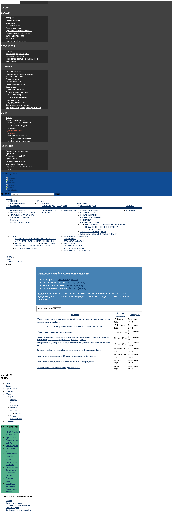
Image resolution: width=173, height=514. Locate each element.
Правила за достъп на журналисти (22, 59)
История (10, 17)
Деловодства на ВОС (15, 156)
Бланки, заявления (14, 76)
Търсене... (5, 194)
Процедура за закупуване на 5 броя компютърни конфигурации (65, 361)
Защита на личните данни (18, 105)
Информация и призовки (17, 151)
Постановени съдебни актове (19, 74)
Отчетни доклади (14, 28)
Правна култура (13, 100)
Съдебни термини (18, 97)
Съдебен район (13, 20)
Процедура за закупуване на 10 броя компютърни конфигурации (66, 355)
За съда (5, 12)
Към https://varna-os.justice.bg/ (18, 510)
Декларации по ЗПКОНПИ (18, 33)
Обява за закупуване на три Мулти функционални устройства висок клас (70, 326)
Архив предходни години (17, 53)
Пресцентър (8, 46)
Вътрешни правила (15, 36)
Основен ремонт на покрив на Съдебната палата (58, 367)
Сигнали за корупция (15, 161)
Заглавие (75, 314)
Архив (13, 128)
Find (57, 194)
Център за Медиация (16, 41)
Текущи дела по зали (15, 102)
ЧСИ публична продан (20, 138)
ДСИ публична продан (20, 141)
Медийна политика (15, 56)
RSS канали (11, 61)
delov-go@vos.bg (76, 282)
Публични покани (14, 130)
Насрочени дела (13, 71)
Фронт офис (11, 437)
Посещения (135, 314)
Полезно (6, 66)
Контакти (7, 145)
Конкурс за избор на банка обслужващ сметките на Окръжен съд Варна (69, 350)
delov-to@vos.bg (74, 285)
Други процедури (18, 125)
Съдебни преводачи (15, 89)
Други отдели (12, 467)
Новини (9, 51)
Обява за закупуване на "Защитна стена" (55, 332)
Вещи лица (11, 87)
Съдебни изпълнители (16, 135)
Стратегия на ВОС (14, 25)
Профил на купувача (15, 120)
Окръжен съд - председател (19, 166)
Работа (9, 117)
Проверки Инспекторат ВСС (19, 30)
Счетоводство (12, 445)
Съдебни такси (12, 79)
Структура (10, 23)
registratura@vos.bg (68, 279)
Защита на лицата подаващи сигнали (23, 107)
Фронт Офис (11, 153)
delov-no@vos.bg (77, 288)
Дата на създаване (120, 314)
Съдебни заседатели (15, 84)
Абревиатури (16, 94)
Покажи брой (45, 308)
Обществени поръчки (20, 122)
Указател (10, 38)
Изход (8, 169)
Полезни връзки (9, 479)
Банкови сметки (13, 81)
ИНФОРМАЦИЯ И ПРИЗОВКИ (13, 433)
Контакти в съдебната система (11, 473)
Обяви (4, 112)
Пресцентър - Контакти (12, 463)
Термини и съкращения (17, 92)
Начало (5, 7)
